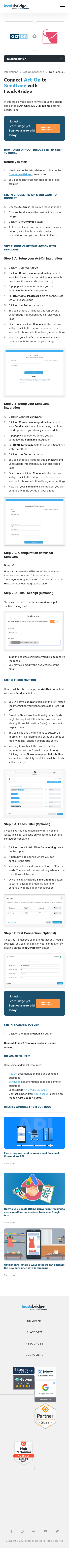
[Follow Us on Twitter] (57, 1531)
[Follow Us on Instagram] (22, 1531)
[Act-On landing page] (19, 36)
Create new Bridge (20, 174)
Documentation (16, 59)
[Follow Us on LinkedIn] (33, 1531)
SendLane (14, 1082)
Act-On (13, 1074)
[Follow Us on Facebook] (11, 1531)
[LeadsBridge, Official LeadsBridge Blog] (16, 6)
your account (41, 1094)
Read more (9, 1163)
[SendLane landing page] (50, 36)
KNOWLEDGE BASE (35, 1090)
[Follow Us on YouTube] (45, 1531)
